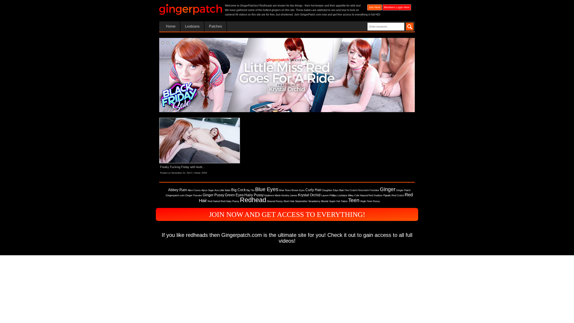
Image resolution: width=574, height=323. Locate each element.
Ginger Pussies (193, 195)
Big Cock (238, 190)
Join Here (374, 7)
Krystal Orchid (309, 195)
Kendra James (289, 195)
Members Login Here (397, 7)
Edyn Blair (338, 190)
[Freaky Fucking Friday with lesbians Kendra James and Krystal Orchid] (199, 140)
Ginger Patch (403, 190)
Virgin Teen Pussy (370, 201)
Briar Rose (285, 190)
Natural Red (366, 195)
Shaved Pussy (275, 201)
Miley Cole (353, 195)
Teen (353, 200)
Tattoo (344, 201)
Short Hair (288, 201)
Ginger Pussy (213, 195)
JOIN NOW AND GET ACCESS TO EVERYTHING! (287, 214)
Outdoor (378, 195)
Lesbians (192, 26)
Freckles (374, 190)
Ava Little (219, 190)
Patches (215, 26)
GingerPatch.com (310, 14)
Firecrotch (363, 190)
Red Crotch (397, 195)
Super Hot (334, 201)
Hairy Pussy (254, 195)
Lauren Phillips (329, 195)
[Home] (190, 9)
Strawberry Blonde (318, 201)
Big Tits (250, 190)
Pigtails (387, 195)
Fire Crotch (351, 190)
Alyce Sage (207, 190)
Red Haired (214, 201)
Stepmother (301, 201)
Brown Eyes (298, 190)
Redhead (253, 199)
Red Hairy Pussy (230, 201)
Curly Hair (313, 190)
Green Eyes (234, 195)
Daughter (327, 190)
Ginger (388, 189)
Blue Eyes (266, 189)
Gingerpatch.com (175, 195)
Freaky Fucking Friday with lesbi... (182, 167)
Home (171, 26)
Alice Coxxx (194, 190)
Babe (227, 190)
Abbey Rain (177, 190)
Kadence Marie (272, 195)
